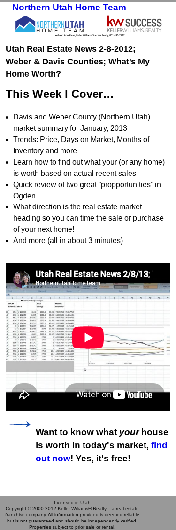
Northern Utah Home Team (69, 7)
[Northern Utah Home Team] (88, 25)
